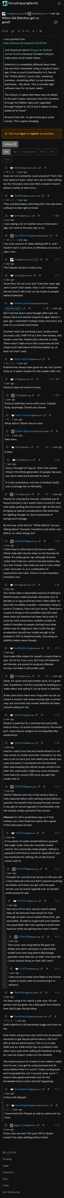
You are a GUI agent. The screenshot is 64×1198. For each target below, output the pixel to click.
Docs (6, 1179)
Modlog (7, 1159)
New (43, 151)
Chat (7, 159)
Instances (8, 1172)
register (34, 133)
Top (15, 151)
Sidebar (8, 144)
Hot (6, 151)
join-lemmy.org (11, 1192)
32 (6, 31)
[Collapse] (6, 168)
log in (23, 133)
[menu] (59, 3)
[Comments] (56, 22)
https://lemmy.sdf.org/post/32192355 (25, 43)
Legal (5, 1165)
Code (6, 1185)
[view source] (40, 31)
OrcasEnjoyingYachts (23, 3)
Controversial (28, 151)
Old (52, 151)
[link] (12, 31)
